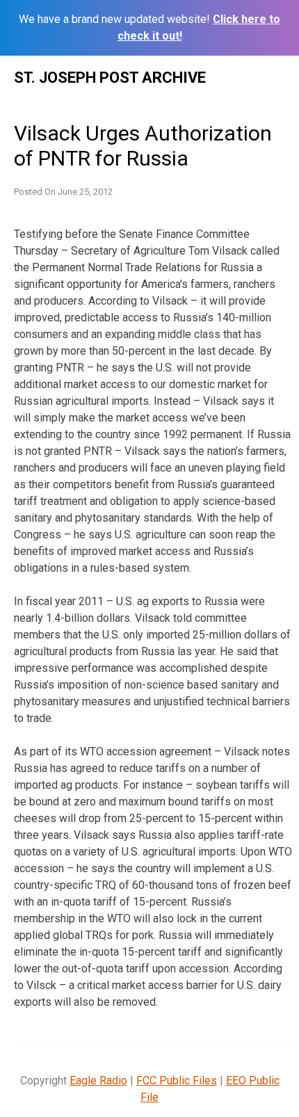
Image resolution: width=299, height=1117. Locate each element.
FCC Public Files (176, 1080)
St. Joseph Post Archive (110, 77)
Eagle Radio (98, 1080)
